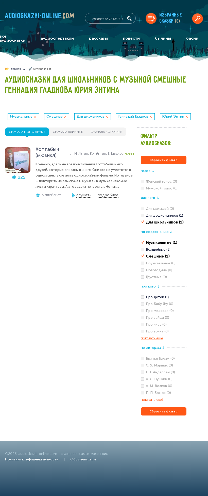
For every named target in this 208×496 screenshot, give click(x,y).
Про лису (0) (156, 324)
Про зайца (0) (157, 317)
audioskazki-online (40, 17)
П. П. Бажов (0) (158, 393)
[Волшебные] (163, 249)
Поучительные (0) (161, 263)
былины (163, 38)
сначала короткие (107, 132)
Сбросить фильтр (163, 160)
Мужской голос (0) (162, 188)
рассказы (98, 38)
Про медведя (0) (160, 311)
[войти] (197, 18)
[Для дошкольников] (163, 215)
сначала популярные (27, 132)
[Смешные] (163, 256)
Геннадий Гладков (133, 116)
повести (131, 38)
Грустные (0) (156, 277)
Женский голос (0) (161, 181)
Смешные (54, 116)
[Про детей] (163, 297)
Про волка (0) (157, 331)
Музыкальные (21, 116)
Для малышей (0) (160, 208)
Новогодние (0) (159, 270)
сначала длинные (68, 132)
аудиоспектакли (57, 38)
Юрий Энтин (173, 116)
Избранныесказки (171, 18)
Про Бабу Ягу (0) (159, 304)
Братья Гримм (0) (160, 358)
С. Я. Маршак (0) (159, 365)
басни (192, 38)
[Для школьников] (163, 222)
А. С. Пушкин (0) (159, 379)
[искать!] (129, 18)
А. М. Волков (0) (159, 386)
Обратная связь (83, 459)
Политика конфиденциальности (31, 459)
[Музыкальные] (163, 242)
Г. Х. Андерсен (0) (160, 372)
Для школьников (90, 116)
